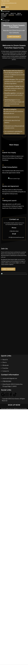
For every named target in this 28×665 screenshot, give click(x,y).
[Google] (3, 394)
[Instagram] (7, 394)
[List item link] (14, 365)
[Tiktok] (15, 394)
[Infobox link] (14, 156)
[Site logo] (5, 11)
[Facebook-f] (11, 394)
